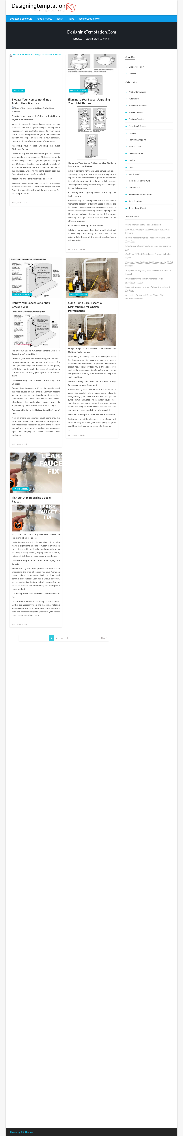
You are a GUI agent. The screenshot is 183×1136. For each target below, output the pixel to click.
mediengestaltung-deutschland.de (140, 441)
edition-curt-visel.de (134, 526)
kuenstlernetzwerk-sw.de (137, 707)
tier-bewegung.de (133, 662)
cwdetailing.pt (132, 358)
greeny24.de (131, 519)
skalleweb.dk (131, 389)
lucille (26, 203)
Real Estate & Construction (141, 194)
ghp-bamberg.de (133, 710)
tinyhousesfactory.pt (134, 345)
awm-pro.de (131, 475)
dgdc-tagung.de (132, 765)
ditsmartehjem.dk (133, 393)
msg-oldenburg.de (133, 1011)
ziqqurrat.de (131, 448)
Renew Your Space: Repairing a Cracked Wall (31, 304)
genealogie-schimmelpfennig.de (140, 960)
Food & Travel (44, 19)
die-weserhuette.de (134, 926)
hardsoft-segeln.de (134, 543)
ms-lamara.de (131, 515)
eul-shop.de (130, 1018)
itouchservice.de (132, 1059)
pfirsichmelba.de (133, 1025)
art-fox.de (130, 502)
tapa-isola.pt (131, 348)
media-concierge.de (134, 1097)
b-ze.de (128, 850)
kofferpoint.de (132, 929)
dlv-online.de (131, 734)
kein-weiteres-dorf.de (135, 888)
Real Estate (18, 91)
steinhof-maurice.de (134, 679)
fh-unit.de (129, 468)
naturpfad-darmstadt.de (136, 465)
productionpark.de (134, 557)
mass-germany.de (133, 550)
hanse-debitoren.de (134, 570)
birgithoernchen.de (134, 625)
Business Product (136, 112)
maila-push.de (131, 505)
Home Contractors (78, 294)
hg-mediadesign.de (134, 577)
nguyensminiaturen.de (135, 1005)
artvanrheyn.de (132, 666)
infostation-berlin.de (134, 642)
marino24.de (131, 738)
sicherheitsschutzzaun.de (136, 546)
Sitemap (132, 73)
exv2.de (128, 803)
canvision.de (131, 512)
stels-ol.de (130, 932)
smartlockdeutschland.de (137, 758)
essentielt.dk (131, 379)
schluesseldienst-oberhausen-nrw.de (142, 813)
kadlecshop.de (132, 509)
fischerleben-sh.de (133, 703)
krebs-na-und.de (133, 950)
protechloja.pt (131, 321)
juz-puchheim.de (132, 799)
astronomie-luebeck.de (136, 854)
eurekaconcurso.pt (134, 334)
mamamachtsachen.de (135, 782)
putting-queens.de (133, 615)
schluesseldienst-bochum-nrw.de (140, 721)
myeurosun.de (131, 454)
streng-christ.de (132, 745)
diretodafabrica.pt (133, 341)
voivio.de (129, 860)
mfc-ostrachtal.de (133, 1001)
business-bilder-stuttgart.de (138, 1066)
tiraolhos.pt (130, 410)
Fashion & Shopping (137, 139)
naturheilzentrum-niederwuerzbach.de (142, 908)
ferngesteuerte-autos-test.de (138, 762)
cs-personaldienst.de (134, 618)
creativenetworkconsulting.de (139, 587)
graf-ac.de (130, 434)
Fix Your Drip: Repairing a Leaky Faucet (31, 499)
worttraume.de (132, 417)
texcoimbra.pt (132, 369)
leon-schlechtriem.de (135, 636)
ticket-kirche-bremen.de (136, 837)
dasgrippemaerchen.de (135, 1032)
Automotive (134, 98)
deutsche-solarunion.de (136, 437)
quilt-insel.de (131, 605)
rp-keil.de (129, 481)
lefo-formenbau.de (134, 458)
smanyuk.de (130, 529)
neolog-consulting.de (135, 769)
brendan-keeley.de (133, 461)
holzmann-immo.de (134, 1114)
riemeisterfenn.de (133, 820)
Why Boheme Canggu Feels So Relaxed (143, 224)
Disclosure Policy (136, 67)
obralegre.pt (131, 362)
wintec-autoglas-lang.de (136, 539)
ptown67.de (130, 891)
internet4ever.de (132, 967)
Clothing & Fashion (78, 91)
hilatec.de (129, 488)
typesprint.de (131, 847)
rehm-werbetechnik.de (135, 584)
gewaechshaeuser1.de (135, 598)
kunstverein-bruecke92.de (137, 827)
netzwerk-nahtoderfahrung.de (139, 810)
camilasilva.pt (131, 314)
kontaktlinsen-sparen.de (136, 922)
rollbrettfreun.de (133, 881)
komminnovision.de (134, 645)
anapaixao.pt (131, 317)
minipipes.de (131, 727)
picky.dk (129, 396)
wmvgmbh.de (131, 1039)
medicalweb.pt (132, 324)
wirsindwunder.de (133, 495)
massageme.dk (132, 403)
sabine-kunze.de (132, 1008)
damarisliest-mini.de (134, 714)
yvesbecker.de (132, 834)
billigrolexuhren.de (134, 793)
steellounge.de (132, 413)
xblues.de (129, 1070)
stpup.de (129, 980)
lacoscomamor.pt (133, 331)
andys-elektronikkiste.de (136, 444)
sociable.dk (130, 386)
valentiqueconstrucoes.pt (137, 365)
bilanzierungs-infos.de (135, 673)
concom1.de (131, 1042)
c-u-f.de (128, 1094)
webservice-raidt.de (134, 984)
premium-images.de (134, 669)
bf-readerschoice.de (134, 943)
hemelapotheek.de (133, 622)
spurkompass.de (132, 423)
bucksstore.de (132, 676)
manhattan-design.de (135, 1029)
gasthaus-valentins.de (135, 741)
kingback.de (131, 632)
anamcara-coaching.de (135, 775)
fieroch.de (130, 560)
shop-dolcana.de (133, 1046)
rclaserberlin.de (132, 472)
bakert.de (129, 581)
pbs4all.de (130, 724)
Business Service (136, 119)
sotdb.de (129, 533)
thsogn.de (129, 1053)
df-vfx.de (129, 953)
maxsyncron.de (132, 895)
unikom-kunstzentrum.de (136, 652)
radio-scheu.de (132, 563)
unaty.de (129, 430)
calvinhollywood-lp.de (135, 915)
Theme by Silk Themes (21, 1132)
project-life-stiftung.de (136, 1107)
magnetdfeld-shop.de (135, 498)
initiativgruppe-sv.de (134, 659)
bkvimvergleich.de (133, 567)
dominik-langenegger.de (136, 731)
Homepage (77, 39)
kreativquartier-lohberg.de (137, 1022)
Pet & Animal (134, 187)
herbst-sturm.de (132, 1104)
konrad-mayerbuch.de (135, 717)
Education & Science (138, 126)
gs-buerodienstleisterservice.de (139, 591)
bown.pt (129, 338)
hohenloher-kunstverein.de (137, 939)
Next (103, 638)
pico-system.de (132, 830)
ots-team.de (131, 683)
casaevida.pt (131, 355)
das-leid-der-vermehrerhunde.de (140, 823)
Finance (132, 133)
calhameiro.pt (131, 352)
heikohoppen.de (132, 629)
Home (71, 19)
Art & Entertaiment (137, 92)
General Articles (136, 153)
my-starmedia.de (133, 796)
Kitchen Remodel (21, 489)
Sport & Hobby (135, 201)
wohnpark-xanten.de (134, 594)
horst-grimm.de (132, 574)
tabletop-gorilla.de (134, 772)
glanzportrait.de (132, 841)
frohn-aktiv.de (131, 536)
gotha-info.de (131, 1083)
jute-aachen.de (132, 905)
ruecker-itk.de (132, 786)
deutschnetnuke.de (134, 898)
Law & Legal (134, 174)
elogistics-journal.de (134, 806)
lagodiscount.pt (132, 328)
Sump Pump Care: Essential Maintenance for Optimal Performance (85, 306)
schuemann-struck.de (135, 963)
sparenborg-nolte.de (134, 655)
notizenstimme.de (133, 420)
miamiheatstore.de (134, 751)
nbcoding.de (131, 491)
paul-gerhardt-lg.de (134, 1049)
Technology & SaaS (89, 19)
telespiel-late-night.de (135, 991)
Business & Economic (21, 19)
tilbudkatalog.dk (133, 372)
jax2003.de (130, 686)
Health (60, 19)
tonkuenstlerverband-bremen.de (140, 1101)
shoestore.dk (131, 382)
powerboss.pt (131, 307)
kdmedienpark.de (133, 601)
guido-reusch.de (132, 912)
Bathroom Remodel (22, 294)
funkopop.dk (131, 400)
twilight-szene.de (133, 789)
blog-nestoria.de (133, 522)
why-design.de (132, 608)
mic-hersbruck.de (133, 748)
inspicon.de (130, 1111)
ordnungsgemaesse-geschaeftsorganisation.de (146, 697)
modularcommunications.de (138, 693)
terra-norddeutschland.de (137, 956)
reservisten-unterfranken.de (138, 485)
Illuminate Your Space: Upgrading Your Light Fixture (89, 101)
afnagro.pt (130, 310)
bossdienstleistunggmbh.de (138, 451)
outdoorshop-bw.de (134, 611)
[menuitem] (21, 19)
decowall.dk (131, 406)
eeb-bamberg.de (133, 970)
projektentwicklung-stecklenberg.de (142, 690)
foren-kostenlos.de (134, 946)
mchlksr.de (130, 648)
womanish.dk (131, 376)
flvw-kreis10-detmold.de (136, 817)
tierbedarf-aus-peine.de (136, 902)
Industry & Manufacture (139, 180)
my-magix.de (131, 553)
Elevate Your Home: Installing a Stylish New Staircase (31, 101)
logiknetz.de (131, 427)
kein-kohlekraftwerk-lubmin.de (139, 884)
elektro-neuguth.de (134, 1035)
